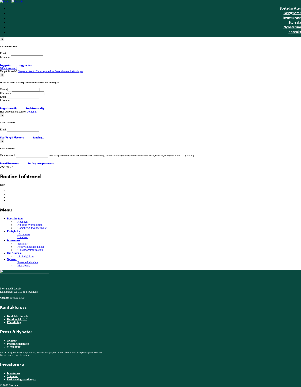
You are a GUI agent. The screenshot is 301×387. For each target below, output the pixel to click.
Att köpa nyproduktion (30, 224)
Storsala (294, 22)
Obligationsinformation (30, 249)
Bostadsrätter (15, 218)
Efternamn (5, 93)
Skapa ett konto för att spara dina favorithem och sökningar (50, 71)
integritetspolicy (22, 355)
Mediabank (23, 265)
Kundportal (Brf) (17, 319)
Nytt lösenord (7, 155)
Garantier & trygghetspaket (32, 227)
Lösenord (5, 57)
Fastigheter (13, 231)
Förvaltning (23, 234)
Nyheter (12, 259)
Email (3, 53)
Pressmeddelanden (27, 262)
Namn (3, 89)
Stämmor (22, 243)
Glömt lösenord (8, 68)
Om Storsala (14, 252)
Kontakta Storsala (17, 316)
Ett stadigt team (25, 256)
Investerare (13, 240)
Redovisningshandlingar (30, 246)
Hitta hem (22, 221)
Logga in (32, 111)
